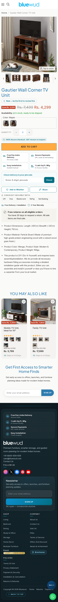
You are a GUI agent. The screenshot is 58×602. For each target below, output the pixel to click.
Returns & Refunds (11, 581)
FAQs (32, 533)
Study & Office (9, 533)
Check (49, 180)
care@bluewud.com (12, 458)
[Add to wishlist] (24, 302)
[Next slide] (55, 78)
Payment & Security (11, 572)
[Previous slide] (3, 78)
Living (5, 519)
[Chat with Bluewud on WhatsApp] (52, 596)
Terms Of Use (9, 563)
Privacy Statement (11, 568)
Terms (31, 589)
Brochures (40, 552)
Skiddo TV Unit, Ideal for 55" (11, 329)
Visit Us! (33, 528)
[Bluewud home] (13, 443)
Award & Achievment (39, 546)
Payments (49, 589)
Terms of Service (37, 537)
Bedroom (7, 524)
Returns (39, 589)
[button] (6, 78)
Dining (6, 528)
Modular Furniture (10, 546)
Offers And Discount (38, 542)
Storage (6, 537)
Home (4, 13)
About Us (34, 519)
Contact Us (8, 461)
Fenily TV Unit (39, 328)
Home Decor (8, 542)
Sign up (48, 393)
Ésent (13, 551)
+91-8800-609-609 (12, 456)
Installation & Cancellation (14, 577)
